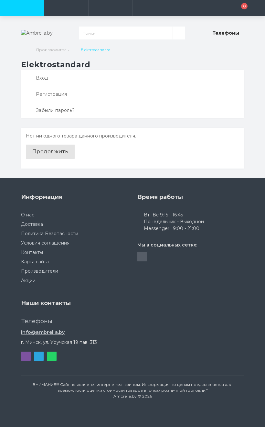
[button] (110, 8)
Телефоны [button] (36, 321)
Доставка (32, 224)
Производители (39, 271)
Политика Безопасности (49, 233)
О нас (27, 215)
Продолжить (50, 151)
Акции (28, 280)
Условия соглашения (45, 243)
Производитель (52, 49)
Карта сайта (35, 262)
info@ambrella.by (43, 332)
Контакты (32, 252)
